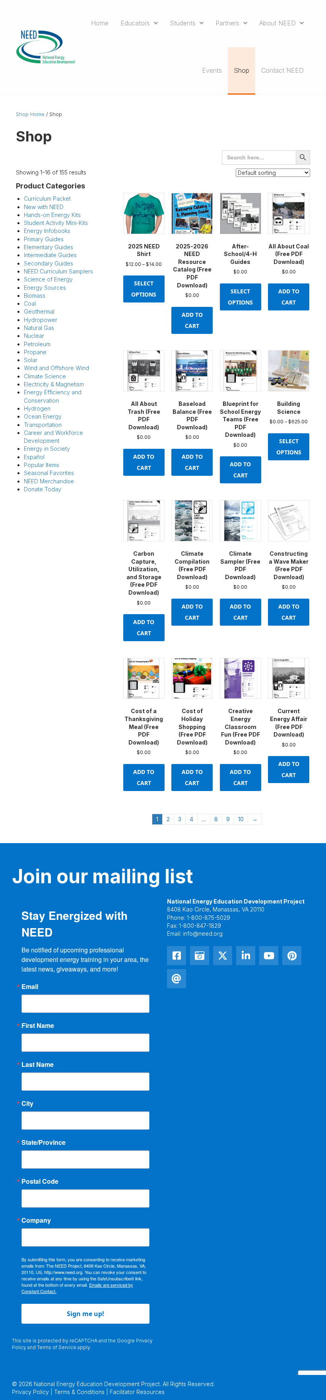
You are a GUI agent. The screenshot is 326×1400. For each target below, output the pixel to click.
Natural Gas (39, 327)
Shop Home (30, 114)
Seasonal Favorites (49, 472)
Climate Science (45, 376)
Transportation (43, 424)
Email (29, 986)
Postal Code (39, 1181)
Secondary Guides (48, 263)
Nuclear (34, 335)
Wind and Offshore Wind (56, 368)
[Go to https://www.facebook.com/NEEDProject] (176, 955)
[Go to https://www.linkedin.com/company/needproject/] (245, 955)
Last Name (37, 1064)
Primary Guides (44, 239)
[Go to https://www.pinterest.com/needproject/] (291, 955)
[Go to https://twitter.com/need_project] (222, 955)
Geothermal (39, 311)
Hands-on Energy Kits (52, 214)
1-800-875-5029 (208, 917)
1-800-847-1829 (200, 925)
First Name (37, 1025)
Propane (35, 352)
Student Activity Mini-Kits (56, 222)
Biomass (34, 295)
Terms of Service (56, 1347)
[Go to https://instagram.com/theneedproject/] (199, 955)
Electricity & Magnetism (54, 384)
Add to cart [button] (192, 320)
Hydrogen (37, 408)
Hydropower (40, 319)
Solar (30, 360)
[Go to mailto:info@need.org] (176, 978)
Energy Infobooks (47, 230)
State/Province (43, 1142)
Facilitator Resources (137, 1391)
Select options (143, 288)
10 (241, 819)
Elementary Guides (48, 247)
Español (34, 457)
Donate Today (42, 489)
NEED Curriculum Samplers (58, 271)
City (27, 1103)
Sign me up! (85, 1313)
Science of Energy (48, 279)
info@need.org (203, 933)
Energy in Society (47, 448)
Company (36, 1220)
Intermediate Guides (50, 255)
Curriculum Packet (47, 198)
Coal (30, 303)
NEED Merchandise (49, 481)
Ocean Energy (43, 416)
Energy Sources (45, 287)
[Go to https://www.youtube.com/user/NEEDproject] (268, 955)
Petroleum (37, 344)
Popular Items (41, 464)
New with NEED (44, 207)
